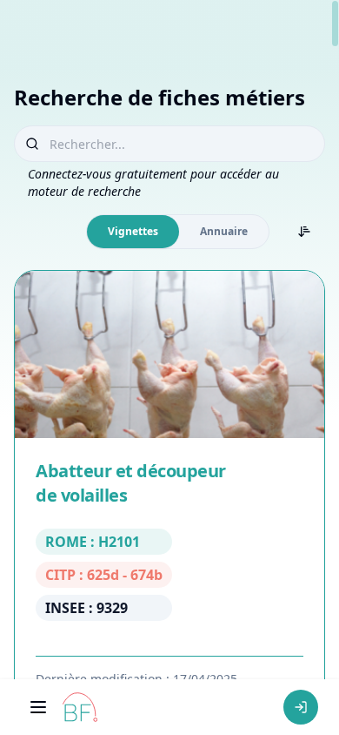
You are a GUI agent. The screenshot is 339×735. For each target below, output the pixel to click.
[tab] (133, 231)
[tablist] (177, 231)
